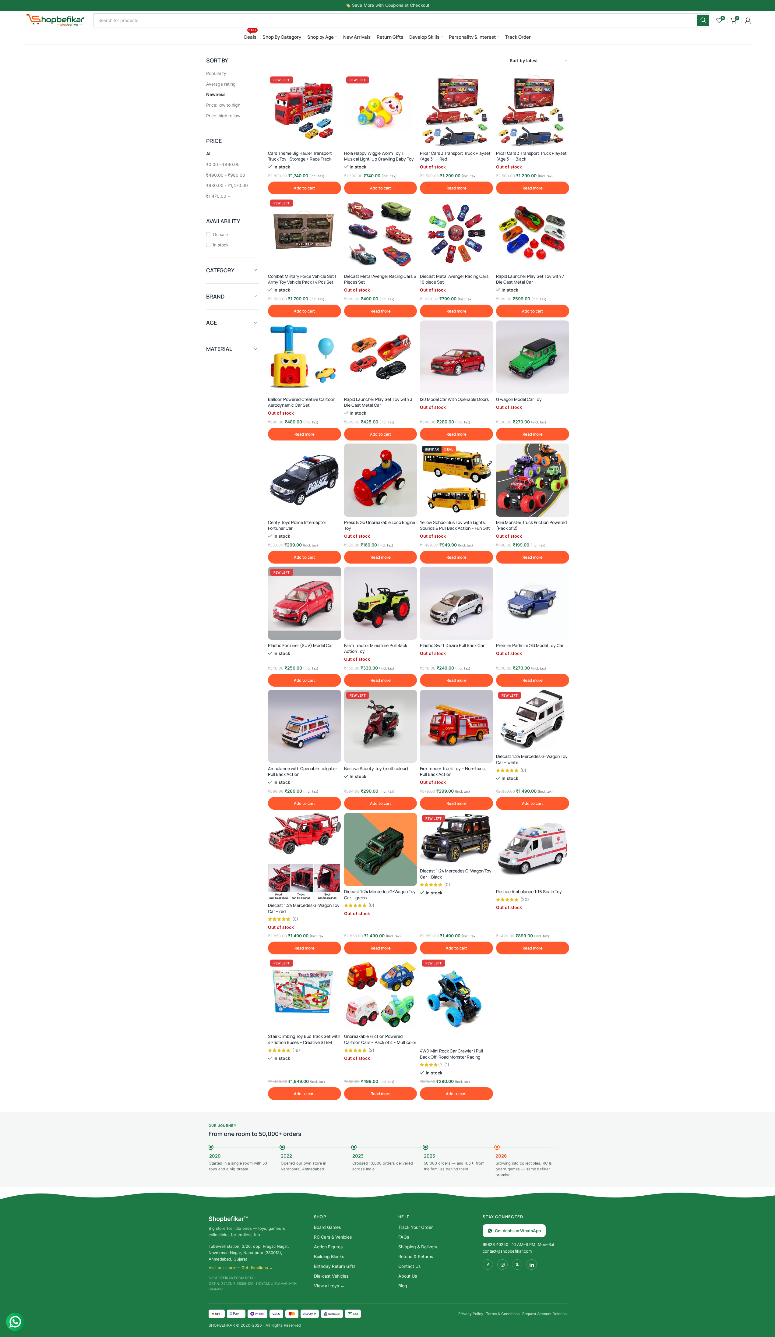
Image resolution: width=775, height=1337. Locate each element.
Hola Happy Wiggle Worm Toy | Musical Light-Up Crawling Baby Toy (379, 156)
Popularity (216, 73)
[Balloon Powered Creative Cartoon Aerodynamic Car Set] (304, 357)
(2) (371, 1050)
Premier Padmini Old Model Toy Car (530, 645)
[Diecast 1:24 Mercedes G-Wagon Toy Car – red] (304, 856)
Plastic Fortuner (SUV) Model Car (300, 645)
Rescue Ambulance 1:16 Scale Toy (529, 891)
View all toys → (329, 1285)
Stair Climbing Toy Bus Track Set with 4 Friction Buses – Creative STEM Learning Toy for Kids (304, 1042)
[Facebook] (488, 1264)
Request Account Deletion (544, 1313)
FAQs (403, 1237)
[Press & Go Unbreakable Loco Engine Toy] (380, 480)
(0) (523, 770)
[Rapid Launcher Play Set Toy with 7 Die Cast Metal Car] (532, 234)
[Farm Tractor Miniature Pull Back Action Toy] (380, 603)
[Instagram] (502, 1264)
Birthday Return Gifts (334, 1266)
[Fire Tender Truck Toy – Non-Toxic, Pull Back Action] (456, 726)
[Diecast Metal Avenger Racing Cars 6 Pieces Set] (380, 234)
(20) (524, 899)
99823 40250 (495, 1244)
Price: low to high (223, 105)
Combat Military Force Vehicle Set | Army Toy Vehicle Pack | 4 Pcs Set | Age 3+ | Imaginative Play (302, 282)
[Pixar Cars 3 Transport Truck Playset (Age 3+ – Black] (532, 110)
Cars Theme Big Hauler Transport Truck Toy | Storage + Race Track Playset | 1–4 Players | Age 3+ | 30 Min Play (304, 162)
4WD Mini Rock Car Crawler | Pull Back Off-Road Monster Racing (451, 1054)
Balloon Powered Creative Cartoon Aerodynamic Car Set (301, 402)
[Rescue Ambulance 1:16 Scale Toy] (532, 849)
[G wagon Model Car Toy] (532, 357)
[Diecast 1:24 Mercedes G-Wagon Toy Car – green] (380, 849)
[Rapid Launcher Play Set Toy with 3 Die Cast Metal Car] (380, 357)
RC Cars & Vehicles (333, 1237)
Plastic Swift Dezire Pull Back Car (452, 645)
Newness (216, 94)
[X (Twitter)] (517, 1264)
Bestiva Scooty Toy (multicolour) (376, 768)
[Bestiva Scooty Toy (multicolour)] (380, 726)
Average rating (221, 84)
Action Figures (328, 1246)
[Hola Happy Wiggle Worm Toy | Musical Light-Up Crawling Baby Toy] (380, 110)
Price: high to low (223, 115)
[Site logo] (55, 19)
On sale (220, 234)
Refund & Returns (415, 1256)
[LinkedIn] (532, 1264)
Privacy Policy (470, 1313)
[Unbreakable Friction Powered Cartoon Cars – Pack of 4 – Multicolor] (380, 994)
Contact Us (409, 1266)
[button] (304, 188)
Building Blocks (329, 1256)
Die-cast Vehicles (331, 1276)
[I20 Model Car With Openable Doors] (456, 357)
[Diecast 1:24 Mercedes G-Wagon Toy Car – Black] (456, 839)
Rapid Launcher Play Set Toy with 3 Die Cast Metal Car (378, 402)
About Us (407, 1276)
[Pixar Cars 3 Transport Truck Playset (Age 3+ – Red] (456, 110)
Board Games (327, 1227)
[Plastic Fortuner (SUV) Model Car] (304, 603)
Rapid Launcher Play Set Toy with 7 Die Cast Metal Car (530, 279)
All (209, 153)
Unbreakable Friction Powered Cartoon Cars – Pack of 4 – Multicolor (380, 1039)
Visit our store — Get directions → (241, 1267)
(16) (296, 1050)
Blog (402, 1285)
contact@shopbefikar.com (507, 1251)
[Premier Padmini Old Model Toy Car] (532, 603)
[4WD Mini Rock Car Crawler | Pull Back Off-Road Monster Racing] (456, 1001)
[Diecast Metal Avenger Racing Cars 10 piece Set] (456, 234)
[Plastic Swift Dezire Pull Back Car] (456, 603)
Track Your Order (415, 1227)
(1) (446, 1065)
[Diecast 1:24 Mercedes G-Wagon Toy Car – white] (532, 720)
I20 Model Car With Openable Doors (454, 399)
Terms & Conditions (503, 1313)
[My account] (748, 20)
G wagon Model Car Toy (519, 399)
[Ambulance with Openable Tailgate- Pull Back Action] (304, 726)
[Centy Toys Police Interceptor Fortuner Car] (304, 480)
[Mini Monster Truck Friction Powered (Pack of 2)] (532, 480)
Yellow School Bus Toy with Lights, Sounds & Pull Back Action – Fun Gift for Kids (455, 528)
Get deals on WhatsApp (518, 1230)
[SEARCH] (703, 20)
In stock (221, 244)
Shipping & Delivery (417, 1246)
